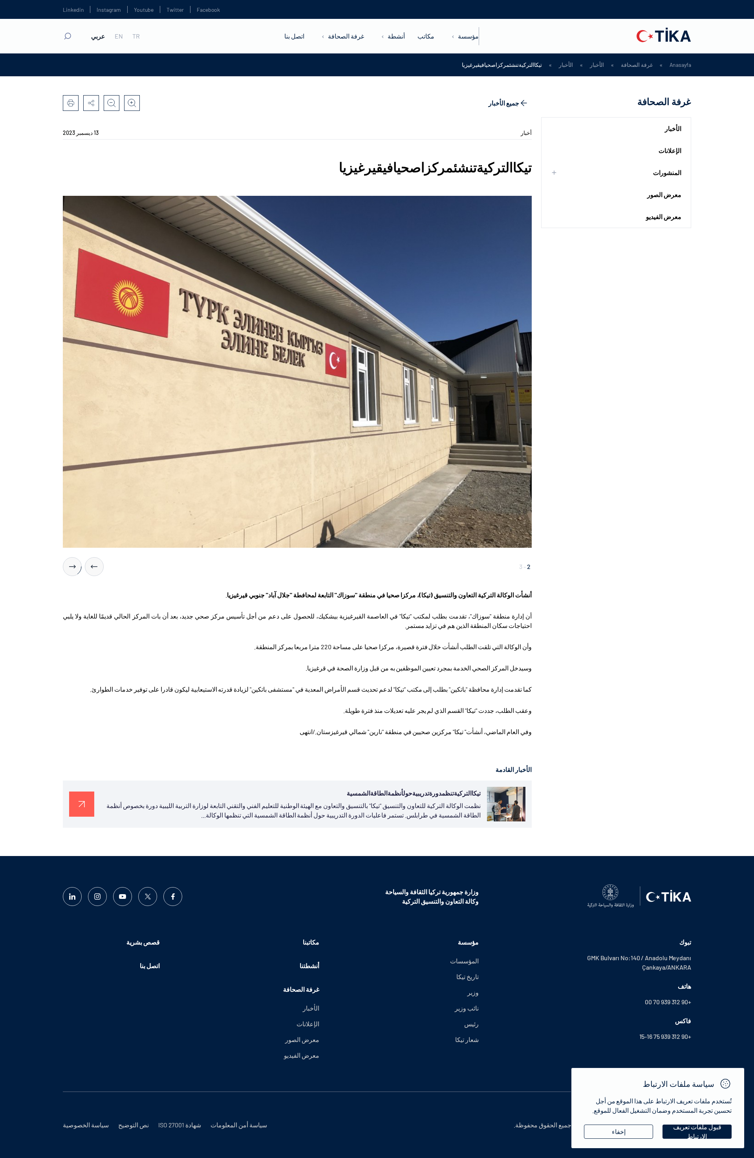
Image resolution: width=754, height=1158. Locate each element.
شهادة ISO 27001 (179, 1125)
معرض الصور (664, 194)
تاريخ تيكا (467, 976)
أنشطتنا (309, 965)
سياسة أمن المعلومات (238, 1125)
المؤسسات (464, 961)
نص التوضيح (133, 1125)
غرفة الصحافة (346, 36)
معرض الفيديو (663, 216)
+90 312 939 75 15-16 (665, 1036)
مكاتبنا (311, 942)
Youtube (144, 9)
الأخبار (597, 65)
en (119, 36)
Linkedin (73, 9)
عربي (98, 36)
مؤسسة (468, 36)
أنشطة (396, 36)
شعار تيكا (467, 1039)
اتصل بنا (294, 36)
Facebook (208, 9)
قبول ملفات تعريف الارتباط (697, 1132)
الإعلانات (670, 150)
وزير (473, 992)
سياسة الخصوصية (86, 1125)
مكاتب (425, 36)
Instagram (109, 9)
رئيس (471, 1023)
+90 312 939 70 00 (668, 1001)
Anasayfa (680, 65)
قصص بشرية (143, 942)
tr (136, 36)
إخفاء (619, 1131)
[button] (94, 566)
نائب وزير (467, 1008)
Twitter (175, 9)
